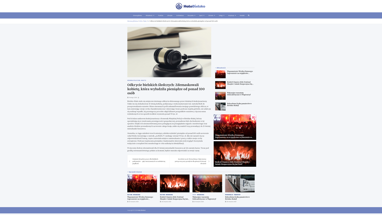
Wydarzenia (136, 194)
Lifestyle (169, 15)
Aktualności (149, 15)
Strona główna (137, 15)
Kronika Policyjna (133, 80)
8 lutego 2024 (133, 97)
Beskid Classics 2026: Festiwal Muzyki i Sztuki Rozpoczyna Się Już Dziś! (239, 84)
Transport (237, 194)
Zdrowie (210, 15)
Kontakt (242, 15)
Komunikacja (229, 194)
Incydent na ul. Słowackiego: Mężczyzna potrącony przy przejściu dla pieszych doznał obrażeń (190, 161)
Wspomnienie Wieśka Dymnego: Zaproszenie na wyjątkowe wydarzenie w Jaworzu (240, 73)
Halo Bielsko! (142, 210)
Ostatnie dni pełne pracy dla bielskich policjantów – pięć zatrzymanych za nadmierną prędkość (148, 161)
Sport (201, 15)
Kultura (129, 194)
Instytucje (231, 15)
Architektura (180, 15)
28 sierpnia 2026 (133, 201)
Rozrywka (191, 15)
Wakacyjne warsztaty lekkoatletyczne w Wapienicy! (239, 94)
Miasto (143, 80)
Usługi (221, 15)
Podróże (160, 15)
